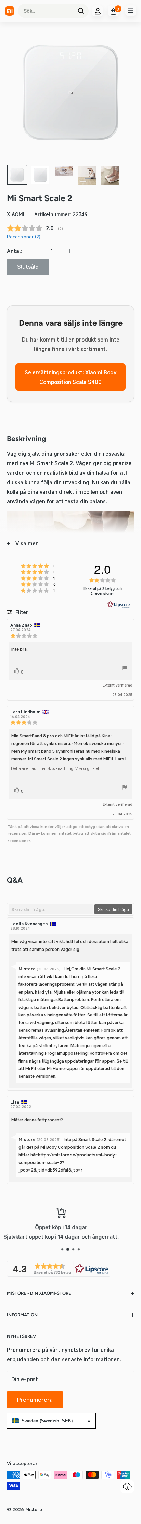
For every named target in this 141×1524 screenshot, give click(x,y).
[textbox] (51, 909)
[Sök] (81, 11)
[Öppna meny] (130, 10)
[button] (58, 1269)
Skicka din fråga (113, 909)
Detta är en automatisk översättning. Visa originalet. (55, 768)
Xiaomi (15, 214)
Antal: (14, 251)
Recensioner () (23, 237)
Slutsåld (28, 267)
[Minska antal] (33, 251)
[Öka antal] (70, 251)
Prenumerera (35, 1399)
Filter (21, 612)
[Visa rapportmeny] (124, 669)
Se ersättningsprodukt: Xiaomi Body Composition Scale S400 (70, 377)
